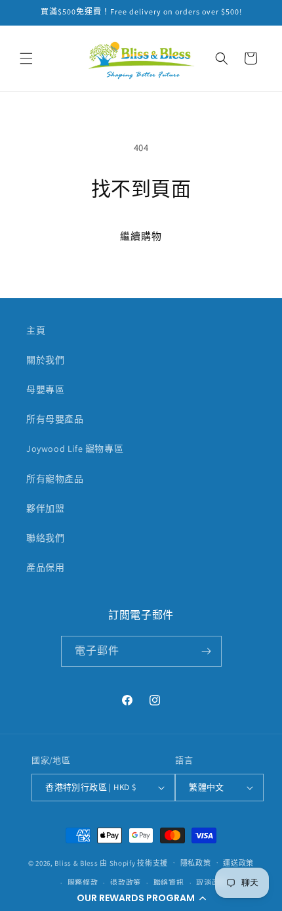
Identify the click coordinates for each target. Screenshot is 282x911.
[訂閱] (206, 651)
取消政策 (211, 882)
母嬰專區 (45, 389)
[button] (141, 898)
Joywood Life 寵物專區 (74, 449)
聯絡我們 (45, 538)
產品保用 (45, 567)
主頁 (35, 330)
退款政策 (125, 882)
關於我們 (45, 360)
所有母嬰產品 (55, 419)
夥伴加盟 (45, 508)
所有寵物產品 (55, 479)
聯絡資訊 (168, 882)
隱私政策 (195, 863)
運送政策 (238, 863)
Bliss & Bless (76, 862)
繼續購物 (141, 236)
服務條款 (83, 882)
